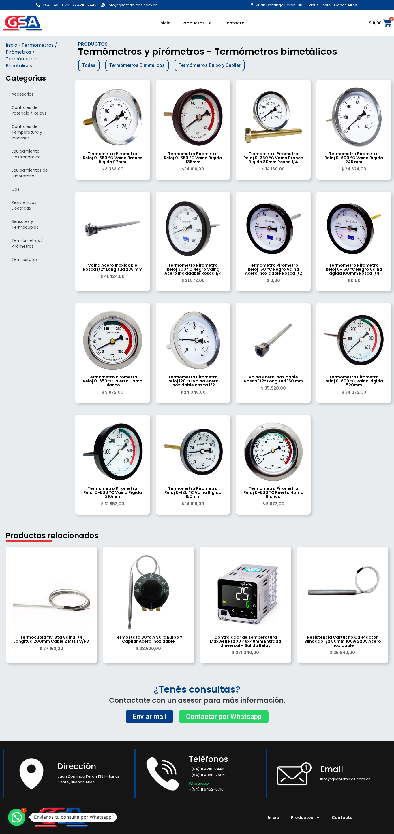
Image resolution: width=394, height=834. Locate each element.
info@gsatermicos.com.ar (345, 779)
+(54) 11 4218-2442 (206, 769)
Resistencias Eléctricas (24, 205)
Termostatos (25, 259)
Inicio (165, 23)
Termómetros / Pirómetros (27, 243)
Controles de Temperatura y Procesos (27, 132)
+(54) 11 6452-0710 (206, 789)
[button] (16, 817)
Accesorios (22, 94)
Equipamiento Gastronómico (26, 154)
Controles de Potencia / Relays (29, 110)
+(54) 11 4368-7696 (207, 774)
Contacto (234, 23)
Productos (193, 23)
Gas (15, 189)
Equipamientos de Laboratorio (30, 173)
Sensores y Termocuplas (25, 224)
